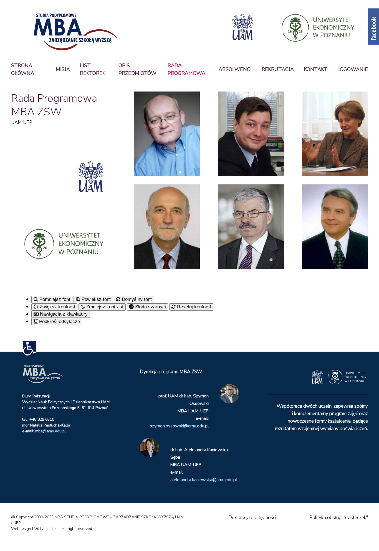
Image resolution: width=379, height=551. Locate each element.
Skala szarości (150, 306)
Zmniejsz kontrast (104, 306)
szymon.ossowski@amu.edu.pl (179, 426)
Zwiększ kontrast (56, 306)
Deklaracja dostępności (252, 517)
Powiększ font (95, 299)
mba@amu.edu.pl (50, 431)
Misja (63, 69)
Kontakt (315, 69)
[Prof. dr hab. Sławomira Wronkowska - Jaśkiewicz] (335, 134)
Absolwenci (235, 69)
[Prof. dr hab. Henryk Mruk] (335, 226)
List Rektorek (92, 69)
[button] (29, 348)
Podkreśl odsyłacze (59, 321)
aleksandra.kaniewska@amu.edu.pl (203, 480)
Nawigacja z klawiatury (63, 314)
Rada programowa (186, 69)
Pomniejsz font (54, 299)
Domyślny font (136, 299)
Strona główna (22, 69)
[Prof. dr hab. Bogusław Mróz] (167, 134)
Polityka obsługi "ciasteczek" (338, 517)
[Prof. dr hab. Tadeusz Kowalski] (167, 226)
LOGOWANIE (352, 69)
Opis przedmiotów (137, 69)
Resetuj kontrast (193, 306)
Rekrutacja (278, 69)
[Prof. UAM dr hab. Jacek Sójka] (251, 134)
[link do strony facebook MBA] (373, 26)
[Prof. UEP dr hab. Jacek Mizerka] (251, 226)
